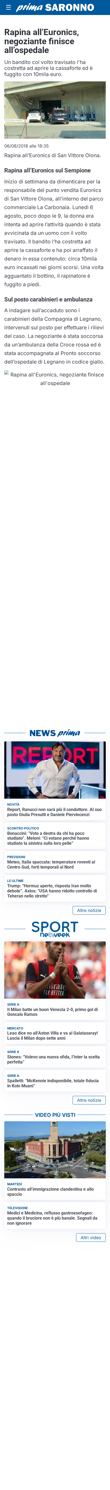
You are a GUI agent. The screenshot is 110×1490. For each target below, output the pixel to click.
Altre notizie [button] (89, 910)
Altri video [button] (91, 1237)
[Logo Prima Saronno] (55, 7)
